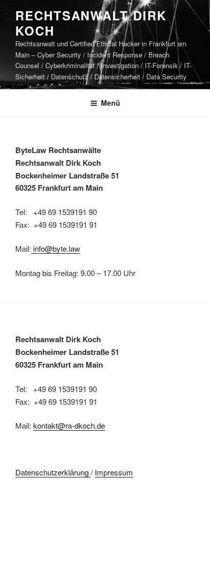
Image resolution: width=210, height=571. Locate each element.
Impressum (114, 472)
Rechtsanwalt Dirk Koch (91, 23)
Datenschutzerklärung (53, 472)
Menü (110, 103)
